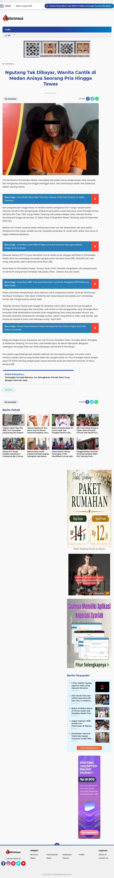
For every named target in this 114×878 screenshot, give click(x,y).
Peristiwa (9, 390)
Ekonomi (34, 855)
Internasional (52, 855)
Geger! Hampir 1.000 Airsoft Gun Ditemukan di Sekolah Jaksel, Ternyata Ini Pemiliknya (81, 723)
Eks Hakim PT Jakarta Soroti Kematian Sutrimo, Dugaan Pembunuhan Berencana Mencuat (80, 6)
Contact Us (103, 858)
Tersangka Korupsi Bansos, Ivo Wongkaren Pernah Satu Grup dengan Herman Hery (37, 379)
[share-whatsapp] (97, 99)
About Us (102, 855)
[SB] (12, 364)
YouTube (25, 867)
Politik (81, 855)
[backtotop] (57, 845)
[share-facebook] (88, 99)
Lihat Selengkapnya (88, 748)
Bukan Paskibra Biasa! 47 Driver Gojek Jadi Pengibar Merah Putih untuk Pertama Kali (81, 711)
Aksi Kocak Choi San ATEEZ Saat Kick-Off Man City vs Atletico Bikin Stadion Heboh (81, 698)
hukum (66, 858)
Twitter (19, 867)
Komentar (11, 99)
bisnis (49, 858)
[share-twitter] (92, 99)
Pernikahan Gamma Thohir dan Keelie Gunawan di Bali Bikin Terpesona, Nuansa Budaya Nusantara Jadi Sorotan (81, 736)
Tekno (32, 858)
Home (8, 6)
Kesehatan (67, 855)
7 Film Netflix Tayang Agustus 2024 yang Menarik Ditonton (81, 685)
